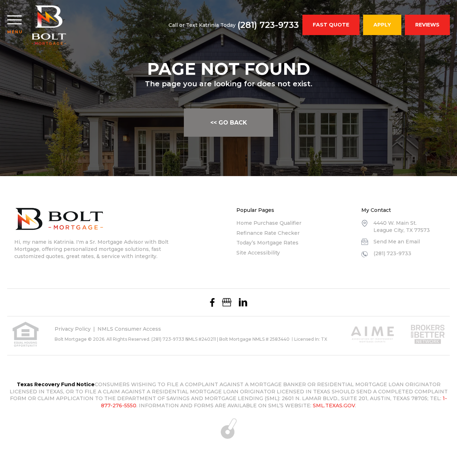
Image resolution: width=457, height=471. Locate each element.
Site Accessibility (258, 252)
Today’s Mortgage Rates (267, 242)
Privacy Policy (73, 329)
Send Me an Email (396, 241)
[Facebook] (212, 302)
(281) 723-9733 (268, 25)
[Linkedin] (243, 302)
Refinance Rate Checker (268, 233)
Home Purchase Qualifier (268, 223)
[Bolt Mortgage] (49, 25)
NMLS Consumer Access (129, 329)
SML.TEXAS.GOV (334, 405)
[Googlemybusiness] (226, 302)
